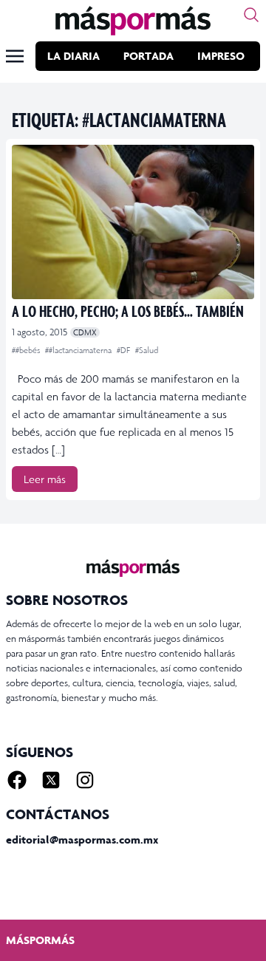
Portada (148, 56)
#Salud (146, 350)
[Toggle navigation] (15, 56)
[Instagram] (85, 780)
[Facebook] (17, 780)
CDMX (85, 332)
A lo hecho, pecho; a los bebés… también (128, 311)
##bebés (27, 350)
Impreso (221, 56)
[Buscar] (251, 15)
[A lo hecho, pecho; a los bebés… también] (133, 222)
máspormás (40, 940)
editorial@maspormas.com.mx (82, 839)
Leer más (45, 479)
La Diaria (73, 56)
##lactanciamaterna (79, 350)
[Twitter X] (51, 780)
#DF (124, 350)
